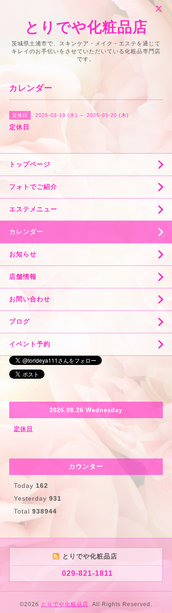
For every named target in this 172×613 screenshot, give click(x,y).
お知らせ (23, 254)
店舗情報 (23, 276)
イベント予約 (29, 344)
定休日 (23, 428)
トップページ (29, 164)
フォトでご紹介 (33, 186)
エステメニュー (33, 209)
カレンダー (26, 231)
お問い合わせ (29, 299)
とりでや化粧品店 (86, 27)
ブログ (19, 321)
